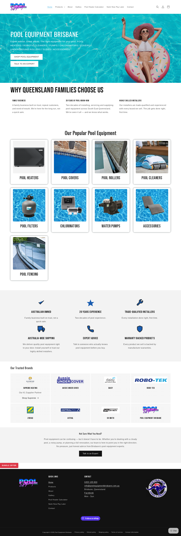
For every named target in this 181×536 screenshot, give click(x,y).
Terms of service (117, 532)
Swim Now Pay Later (57, 504)
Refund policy (91, 532)
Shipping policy (104, 532)
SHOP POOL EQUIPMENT (26, 57)
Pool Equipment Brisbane (63, 532)
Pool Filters (29, 226)
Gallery (51, 495)
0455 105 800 (90, 482)
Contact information (132, 532)
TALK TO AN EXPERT (24, 64)
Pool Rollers (111, 177)
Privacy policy (79, 532)
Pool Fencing (29, 274)
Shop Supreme (29, 398)
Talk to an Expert (90, 453)
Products (52, 487)
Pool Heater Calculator (58, 500)
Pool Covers (70, 177)
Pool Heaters (29, 177)
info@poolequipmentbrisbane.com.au (102, 486)
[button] (60, 6)
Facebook (89, 493)
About (50, 491)
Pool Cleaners (152, 177)
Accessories (152, 226)
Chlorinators (70, 226)
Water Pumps (111, 226)
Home (50, 482)
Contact (51, 508)
